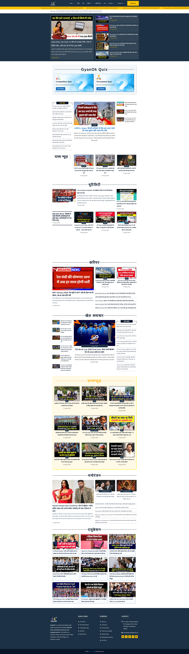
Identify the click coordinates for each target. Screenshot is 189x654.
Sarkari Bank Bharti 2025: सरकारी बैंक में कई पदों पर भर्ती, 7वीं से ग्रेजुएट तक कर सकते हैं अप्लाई (105, 282)
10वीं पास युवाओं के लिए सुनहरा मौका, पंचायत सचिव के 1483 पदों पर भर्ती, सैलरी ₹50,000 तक (113, 297)
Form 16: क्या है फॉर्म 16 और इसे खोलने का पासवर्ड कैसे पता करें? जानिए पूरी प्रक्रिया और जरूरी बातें (126, 204)
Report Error (83, 634)
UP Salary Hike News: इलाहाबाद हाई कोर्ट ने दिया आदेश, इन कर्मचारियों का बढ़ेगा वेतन (105, 171)
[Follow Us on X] (126, 636)
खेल (83, 3)
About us (104, 621)
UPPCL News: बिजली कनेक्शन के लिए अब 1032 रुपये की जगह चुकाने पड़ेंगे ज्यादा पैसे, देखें (94, 129)
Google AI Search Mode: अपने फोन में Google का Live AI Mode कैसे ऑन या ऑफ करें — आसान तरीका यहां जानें (83, 228)
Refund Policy (105, 634)
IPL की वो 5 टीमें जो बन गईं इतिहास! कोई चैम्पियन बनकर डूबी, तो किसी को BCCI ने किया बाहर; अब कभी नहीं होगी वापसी (66, 358)
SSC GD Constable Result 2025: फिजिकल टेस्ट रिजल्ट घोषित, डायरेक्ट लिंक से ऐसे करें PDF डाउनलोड (126, 282)
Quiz (57, 11)
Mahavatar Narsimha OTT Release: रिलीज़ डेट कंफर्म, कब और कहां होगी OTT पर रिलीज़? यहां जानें (126, 497)
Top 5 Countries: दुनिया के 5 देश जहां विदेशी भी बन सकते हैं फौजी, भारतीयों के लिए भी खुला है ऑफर (114, 300)
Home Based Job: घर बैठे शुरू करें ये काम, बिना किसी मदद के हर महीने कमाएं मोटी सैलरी (157, 8)
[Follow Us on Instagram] (133, 636)
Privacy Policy (105, 628)
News (71, 3)
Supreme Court (92, 11)
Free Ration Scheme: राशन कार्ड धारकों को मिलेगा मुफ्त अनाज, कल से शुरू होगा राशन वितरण (130, 120)
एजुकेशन (89, 3)
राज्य (105, 3)
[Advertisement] (94, 246)
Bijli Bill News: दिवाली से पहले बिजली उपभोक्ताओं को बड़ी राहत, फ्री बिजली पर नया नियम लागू (61, 217)
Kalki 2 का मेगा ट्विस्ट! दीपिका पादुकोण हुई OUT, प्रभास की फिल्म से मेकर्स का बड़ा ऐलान (112, 507)
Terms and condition (107, 631)
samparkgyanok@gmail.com (130, 632)
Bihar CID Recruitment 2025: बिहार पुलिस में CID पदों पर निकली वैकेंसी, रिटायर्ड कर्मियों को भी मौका (115, 293)
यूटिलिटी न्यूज (98, 3)
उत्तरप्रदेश (94, 125)
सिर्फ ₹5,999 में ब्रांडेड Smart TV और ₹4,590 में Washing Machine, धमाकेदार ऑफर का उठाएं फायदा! (126, 228)
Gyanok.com (92, 651)
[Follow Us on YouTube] (136, 636)
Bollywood (62, 11)
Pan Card (99, 11)
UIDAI (72, 11)
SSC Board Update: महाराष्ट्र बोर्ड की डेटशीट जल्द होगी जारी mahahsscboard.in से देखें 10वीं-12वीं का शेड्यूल (122, 576)
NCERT (85, 11)
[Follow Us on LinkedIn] (129, 636)
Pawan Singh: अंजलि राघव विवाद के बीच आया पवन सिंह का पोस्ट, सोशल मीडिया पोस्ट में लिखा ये (113, 511)
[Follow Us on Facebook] (123, 636)
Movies (68, 11)
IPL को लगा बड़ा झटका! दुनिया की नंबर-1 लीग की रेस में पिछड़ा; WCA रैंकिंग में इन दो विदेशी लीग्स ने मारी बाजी (66, 339)
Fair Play (104, 640)
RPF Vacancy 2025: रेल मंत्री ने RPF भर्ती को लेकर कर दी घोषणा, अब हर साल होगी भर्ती (116, 8)
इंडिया (78, 3)
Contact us (120, 3)
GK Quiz (111, 3)
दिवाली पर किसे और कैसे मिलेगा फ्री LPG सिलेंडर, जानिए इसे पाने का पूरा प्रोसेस (131, 104)
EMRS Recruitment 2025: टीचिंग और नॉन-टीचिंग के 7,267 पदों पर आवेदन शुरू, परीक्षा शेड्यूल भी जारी (115, 307)
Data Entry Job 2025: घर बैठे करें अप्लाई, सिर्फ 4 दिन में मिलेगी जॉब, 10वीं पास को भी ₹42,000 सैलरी (37, 8)
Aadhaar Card (79, 11)
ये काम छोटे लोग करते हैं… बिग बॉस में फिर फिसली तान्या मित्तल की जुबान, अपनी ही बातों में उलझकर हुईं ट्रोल (115, 503)
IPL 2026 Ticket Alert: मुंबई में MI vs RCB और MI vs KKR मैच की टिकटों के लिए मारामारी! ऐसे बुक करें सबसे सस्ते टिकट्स (66, 349)
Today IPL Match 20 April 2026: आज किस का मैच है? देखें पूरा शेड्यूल (66, 330)
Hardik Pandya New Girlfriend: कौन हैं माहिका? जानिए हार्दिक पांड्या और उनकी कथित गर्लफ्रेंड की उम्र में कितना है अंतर (72, 508)
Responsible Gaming (107, 637)
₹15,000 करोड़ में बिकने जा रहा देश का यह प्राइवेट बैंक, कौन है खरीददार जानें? (78, 8)
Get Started (60, 88)
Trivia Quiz (82, 621)
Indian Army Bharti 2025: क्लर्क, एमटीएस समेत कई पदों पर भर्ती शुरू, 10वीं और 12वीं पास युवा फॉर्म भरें (115, 304)
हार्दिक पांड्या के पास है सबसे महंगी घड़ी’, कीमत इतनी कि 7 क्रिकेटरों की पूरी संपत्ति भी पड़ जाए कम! (66, 322)
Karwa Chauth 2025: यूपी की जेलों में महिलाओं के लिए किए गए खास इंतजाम (130, 112)
